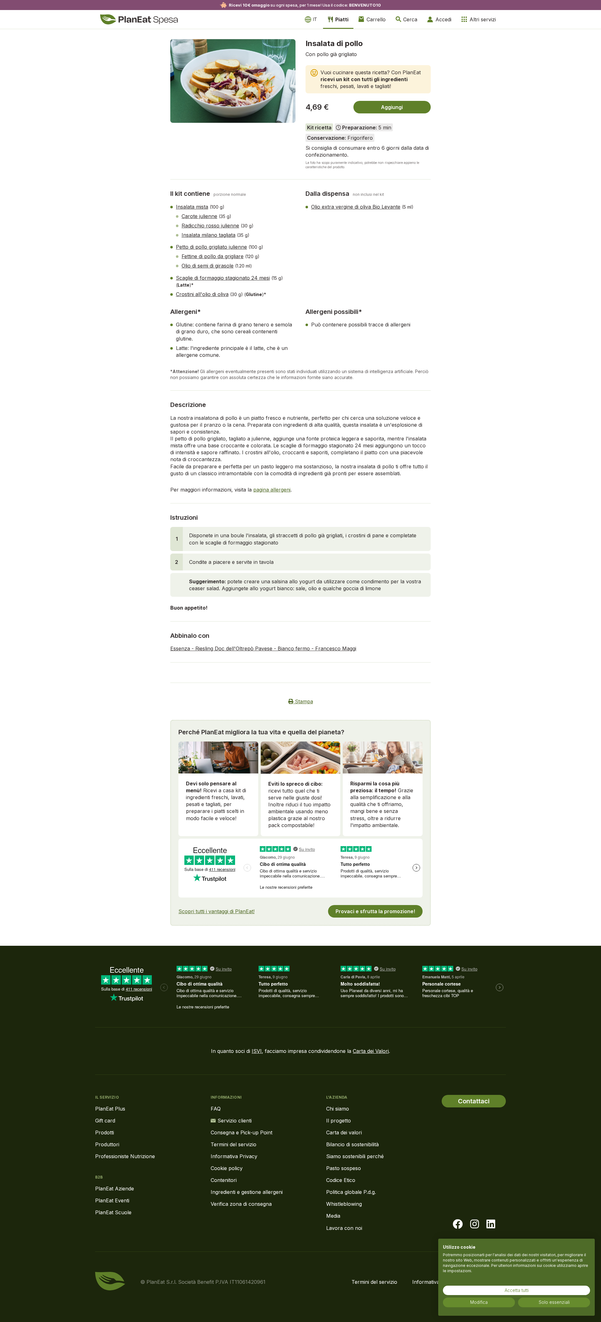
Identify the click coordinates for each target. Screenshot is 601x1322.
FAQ (216, 1109)
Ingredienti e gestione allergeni (247, 1192)
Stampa (303, 701)
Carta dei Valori (371, 1051)
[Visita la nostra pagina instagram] (474, 1224)
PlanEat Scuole (113, 1212)
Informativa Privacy (234, 1156)
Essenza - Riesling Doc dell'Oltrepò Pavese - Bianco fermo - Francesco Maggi (263, 648)
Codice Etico (340, 1180)
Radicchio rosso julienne (210, 225)
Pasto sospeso (343, 1168)
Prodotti (104, 1132)
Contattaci (474, 1101)
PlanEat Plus (110, 1109)
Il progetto (338, 1120)
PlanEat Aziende (114, 1188)
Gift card (105, 1120)
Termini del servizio (233, 1144)
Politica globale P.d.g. (351, 1192)
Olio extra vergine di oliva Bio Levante (355, 207)
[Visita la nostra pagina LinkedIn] (490, 1224)
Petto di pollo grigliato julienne (211, 247)
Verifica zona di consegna (241, 1204)
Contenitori (224, 1180)
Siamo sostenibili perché (355, 1156)
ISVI (257, 1051)
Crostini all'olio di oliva (202, 294)
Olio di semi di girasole (208, 266)
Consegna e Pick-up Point (241, 1132)
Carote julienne (199, 216)
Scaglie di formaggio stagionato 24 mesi (223, 278)
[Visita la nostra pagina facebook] (458, 1224)
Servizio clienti (235, 1120)
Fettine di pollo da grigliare (213, 256)
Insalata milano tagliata (208, 235)
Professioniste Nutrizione (125, 1156)
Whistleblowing (344, 1204)
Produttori (107, 1144)
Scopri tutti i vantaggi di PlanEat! (216, 911)
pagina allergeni (271, 490)
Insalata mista (192, 207)
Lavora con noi (344, 1228)
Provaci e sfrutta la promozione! (375, 911)
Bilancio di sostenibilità (352, 1144)
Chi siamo (337, 1109)
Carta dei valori (344, 1132)
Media (333, 1216)
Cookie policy (227, 1168)
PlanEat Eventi (112, 1200)
